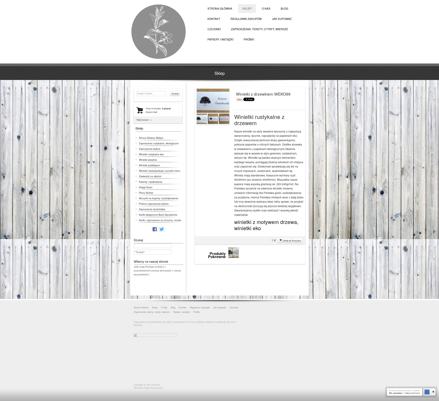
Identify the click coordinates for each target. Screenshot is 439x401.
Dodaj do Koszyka (291, 240)
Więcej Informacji (412, 393)
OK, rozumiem (395, 393)
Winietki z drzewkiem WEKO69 (263, 94)
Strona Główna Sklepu (151, 138)
